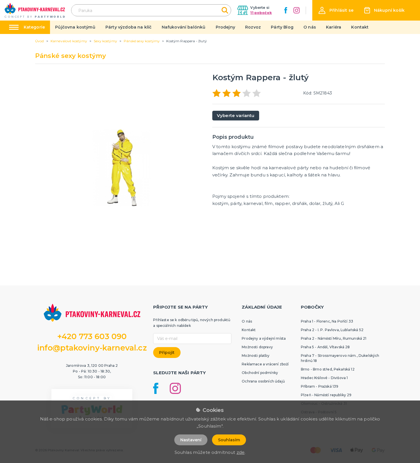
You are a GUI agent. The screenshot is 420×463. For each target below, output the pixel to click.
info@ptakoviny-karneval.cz (92, 348)
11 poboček (261, 13)
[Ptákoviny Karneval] (35, 10)
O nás (309, 27)
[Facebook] (286, 10)
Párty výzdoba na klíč (128, 27)
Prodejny (225, 27)
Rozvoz (253, 27)
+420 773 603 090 (92, 336)
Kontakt (360, 27)
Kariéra (333, 27)
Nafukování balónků (184, 27)
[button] (336, 10)
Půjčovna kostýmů (75, 27)
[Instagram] (296, 10)
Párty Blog (282, 27)
